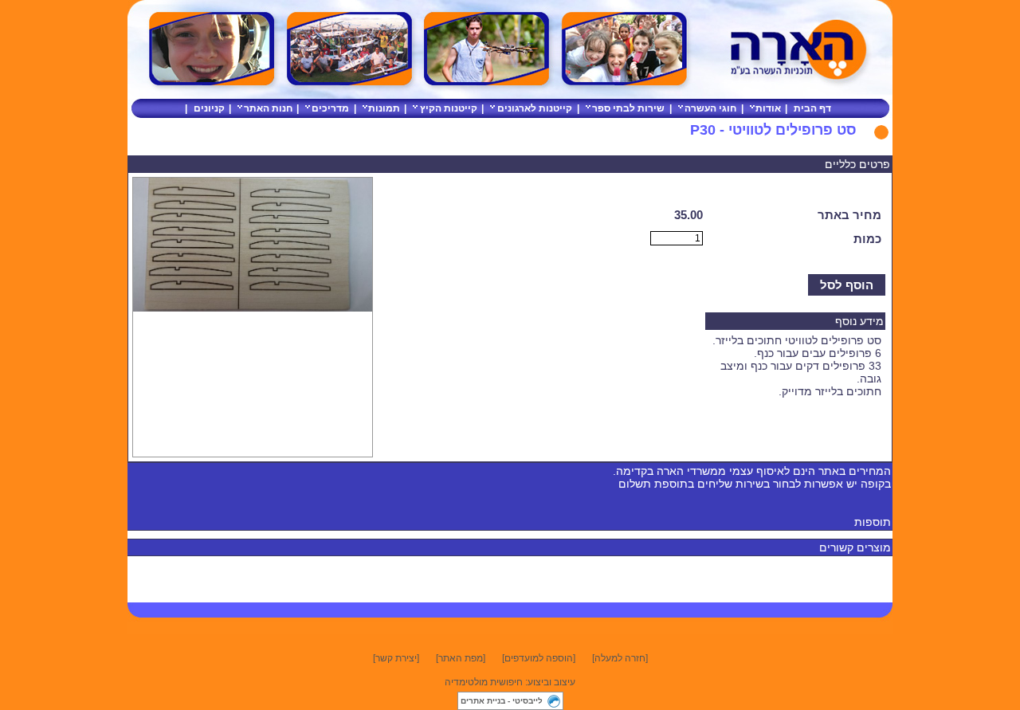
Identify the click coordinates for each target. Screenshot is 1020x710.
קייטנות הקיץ (448, 108)
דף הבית (812, 108)
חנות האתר (268, 108)
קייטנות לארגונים (534, 108)
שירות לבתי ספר (628, 108)
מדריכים (330, 108)
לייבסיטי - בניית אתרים (502, 700)
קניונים (209, 108)
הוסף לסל (846, 285)
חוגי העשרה (710, 108)
